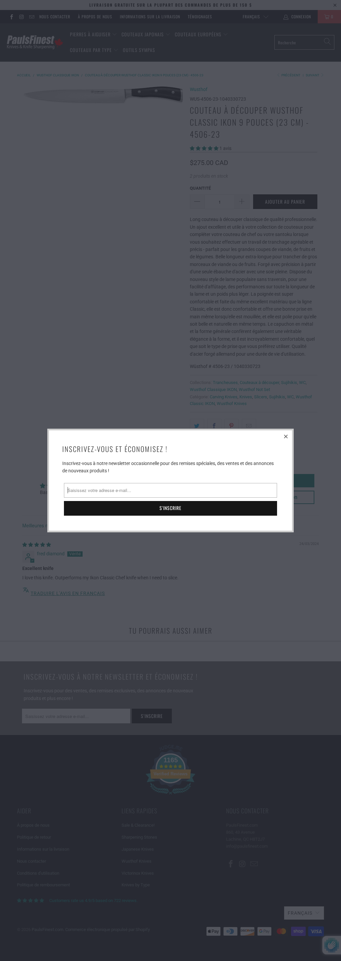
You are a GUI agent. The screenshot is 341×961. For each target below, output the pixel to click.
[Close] (286, 436)
